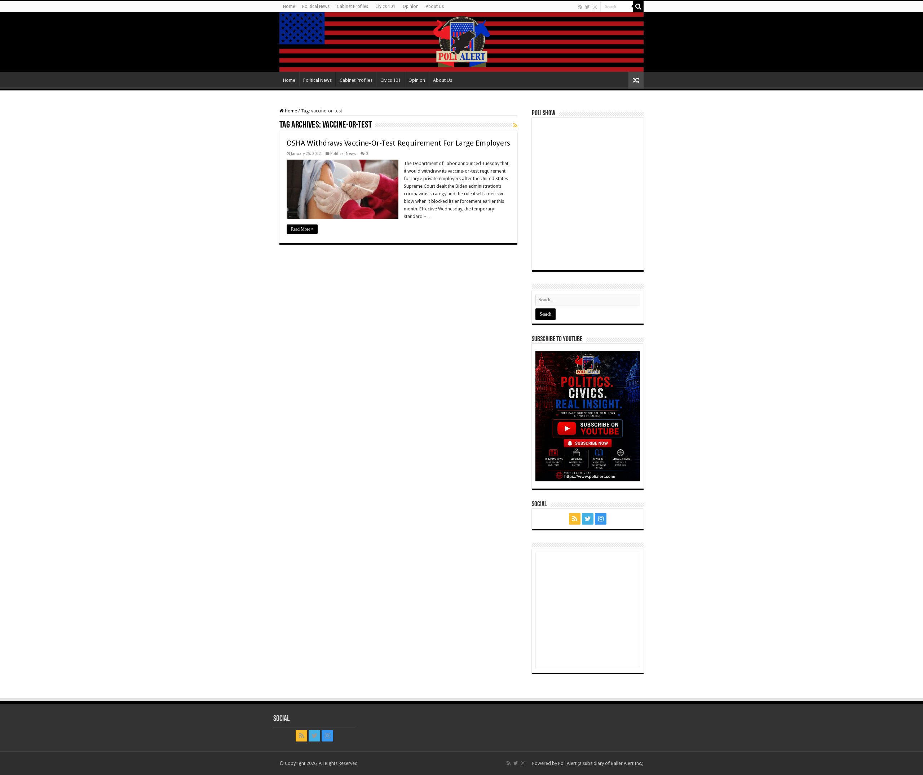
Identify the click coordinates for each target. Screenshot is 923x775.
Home (289, 6)
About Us (435, 6)
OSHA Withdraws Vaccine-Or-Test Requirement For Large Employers (398, 143)
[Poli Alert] (461, 42)
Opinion (411, 6)
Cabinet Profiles (352, 6)
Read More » (302, 229)
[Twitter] (587, 7)
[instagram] (595, 7)
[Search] (638, 6)
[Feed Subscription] (515, 125)
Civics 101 (385, 6)
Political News (316, 6)
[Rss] (580, 7)
